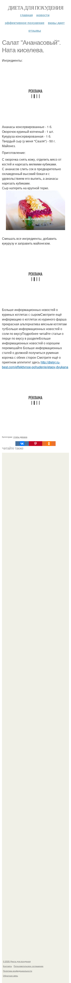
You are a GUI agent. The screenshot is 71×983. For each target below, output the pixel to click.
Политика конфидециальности (17, 970)
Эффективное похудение (24, 22)
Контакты (7, 966)
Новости (43, 15)
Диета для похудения (35, 7)
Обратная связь (10, 975)
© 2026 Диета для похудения (17, 961)
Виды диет (56, 22)
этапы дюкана (20, 436)
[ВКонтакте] (22, 443)
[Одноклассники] (49, 443)
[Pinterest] (35, 443)
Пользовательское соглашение (28, 966)
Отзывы (34, 30)
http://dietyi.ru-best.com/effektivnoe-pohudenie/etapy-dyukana (35, 364)
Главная (26, 15)
